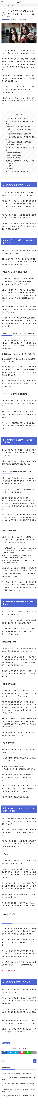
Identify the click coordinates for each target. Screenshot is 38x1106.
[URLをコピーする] (33, 1052)
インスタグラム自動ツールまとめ (17, 171)
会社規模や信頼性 (15, 155)
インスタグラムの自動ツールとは (17, 118)
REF (11, 168)
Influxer (12, 166)
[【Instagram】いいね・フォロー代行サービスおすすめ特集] (19, 2)
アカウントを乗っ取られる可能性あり (21, 142)
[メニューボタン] (2, 2)
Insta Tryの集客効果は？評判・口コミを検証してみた (18, 1096)
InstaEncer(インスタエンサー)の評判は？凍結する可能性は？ (18, 1079)
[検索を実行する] (34, 1061)
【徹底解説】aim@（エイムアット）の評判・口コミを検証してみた (18, 1091)
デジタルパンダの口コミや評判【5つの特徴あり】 (17, 1074)
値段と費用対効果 (15, 153)
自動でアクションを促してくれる (20, 127)
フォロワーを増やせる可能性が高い (21, 134)
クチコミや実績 (15, 158)
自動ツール (6, 19)
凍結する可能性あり (16, 144)
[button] (4, 1052)
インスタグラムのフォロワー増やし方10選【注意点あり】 (18, 1085)
